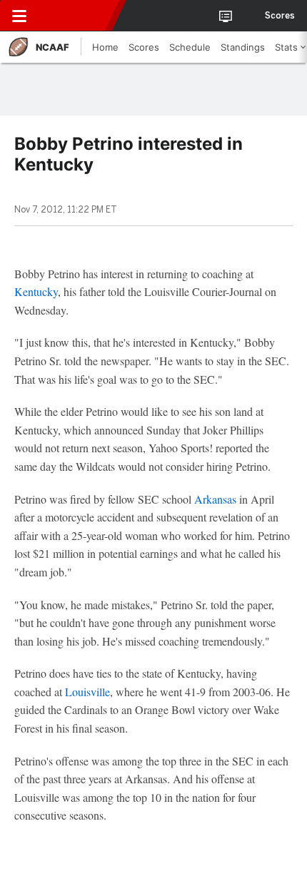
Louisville (87, 691)
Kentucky (36, 291)
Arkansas (215, 498)
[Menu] (19, 15)
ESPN (76, 15)
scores (280, 16)
